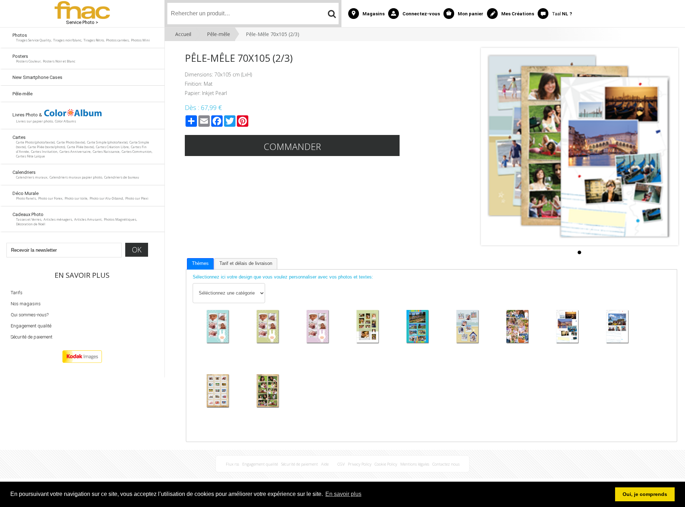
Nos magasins (26, 303)
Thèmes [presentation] (200, 263)
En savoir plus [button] (343, 494)
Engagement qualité (31, 325)
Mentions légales (414, 464)
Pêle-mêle (218, 34)
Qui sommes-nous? (30, 314)
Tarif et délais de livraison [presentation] (245, 263)
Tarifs (16, 292)
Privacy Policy (359, 464)
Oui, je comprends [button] (645, 494)
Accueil (183, 34)
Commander (292, 146)
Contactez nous (446, 464)
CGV (341, 464)
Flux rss (232, 464)
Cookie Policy (386, 464)
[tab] (200, 264)
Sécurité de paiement (31, 337)
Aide (325, 464)
